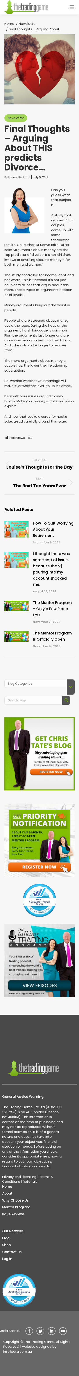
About (7, 1193)
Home (7, 1186)
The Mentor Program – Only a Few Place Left (52, 609)
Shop (6, 1245)
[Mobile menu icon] (72, 7)
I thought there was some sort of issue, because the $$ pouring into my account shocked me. (51, 569)
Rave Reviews (13, 1214)
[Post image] (16, 529)
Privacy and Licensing (19, 1176)
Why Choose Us (15, 1200)
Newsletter (16, 118)
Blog (6, 1238)
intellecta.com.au (17, 1351)
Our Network (12, 1231)
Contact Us (12, 1252)
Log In (7, 1258)
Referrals (30, 1181)
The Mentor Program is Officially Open (52, 636)
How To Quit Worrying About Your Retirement (53, 529)
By (17, 177)
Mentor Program (16, 1207)
